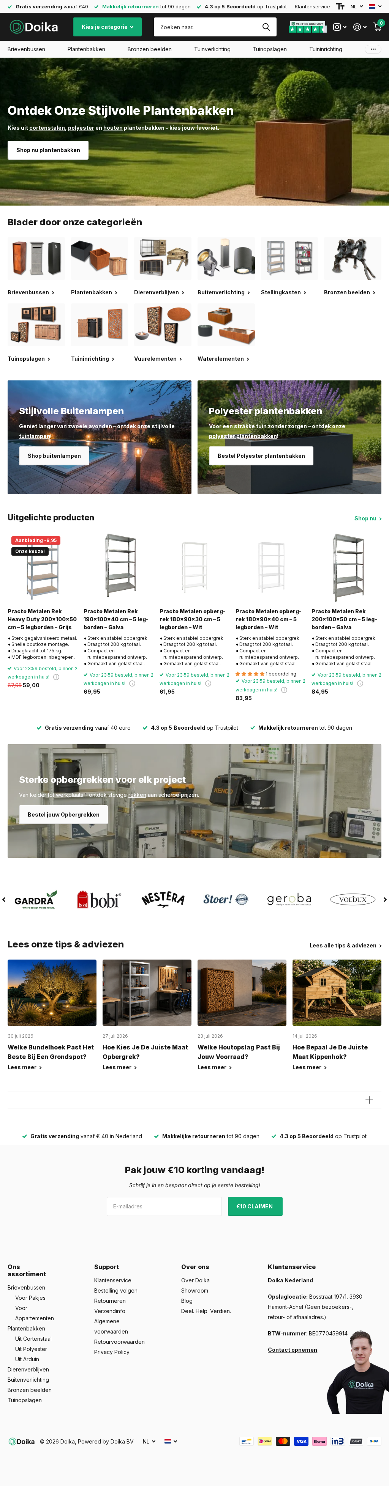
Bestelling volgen (116, 1290)
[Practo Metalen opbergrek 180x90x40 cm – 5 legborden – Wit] (270, 567)
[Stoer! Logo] (226, 899)
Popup (56, 677)
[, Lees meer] (340, 27)
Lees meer (23, 1067)
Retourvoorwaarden (119, 1341)
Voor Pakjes (30, 1297)
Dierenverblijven (28, 1369)
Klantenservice (312, 6)
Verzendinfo (109, 1311)
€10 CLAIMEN (255, 1206)
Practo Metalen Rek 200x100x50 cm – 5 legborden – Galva (344, 619)
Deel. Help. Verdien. (206, 1311)
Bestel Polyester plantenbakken (261, 455)
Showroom (194, 1290)
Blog (187, 1301)
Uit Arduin (27, 1359)
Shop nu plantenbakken (48, 150)
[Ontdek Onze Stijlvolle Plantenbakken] (194, 132)
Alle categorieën (26, 49)
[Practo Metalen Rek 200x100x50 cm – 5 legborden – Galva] (346, 567)
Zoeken (266, 26)
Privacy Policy (112, 1352)
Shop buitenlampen (54, 455)
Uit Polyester (31, 1349)
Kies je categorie (105, 27)
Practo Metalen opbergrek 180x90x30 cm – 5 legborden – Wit (193, 619)
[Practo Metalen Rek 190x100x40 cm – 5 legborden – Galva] (118, 567)
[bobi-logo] (99, 899)
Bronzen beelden (30, 1390)
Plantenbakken (26, 1328)
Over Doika (195, 1280)
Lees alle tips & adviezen (344, 945)
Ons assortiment (27, 1270)
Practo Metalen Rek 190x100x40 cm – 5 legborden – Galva (116, 619)
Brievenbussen (26, 1287)
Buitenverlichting (28, 1379)
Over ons (195, 1267)
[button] (4, 899)
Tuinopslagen (25, 1400)
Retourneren (110, 1301)
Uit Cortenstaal (33, 1338)
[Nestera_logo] (162, 899)
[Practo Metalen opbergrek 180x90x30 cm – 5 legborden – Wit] (194, 567)
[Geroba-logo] (289, 899)
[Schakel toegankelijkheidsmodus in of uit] (340, 6)
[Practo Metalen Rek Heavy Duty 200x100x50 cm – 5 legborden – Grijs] (42, 567)
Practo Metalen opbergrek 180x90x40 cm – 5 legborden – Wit (269, 619)
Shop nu (366, 518)
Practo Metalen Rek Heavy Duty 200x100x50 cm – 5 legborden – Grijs (42, 619)
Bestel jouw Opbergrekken (64, 814)
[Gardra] (36, 899)
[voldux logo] (352, 899)
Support (106, 1267)
